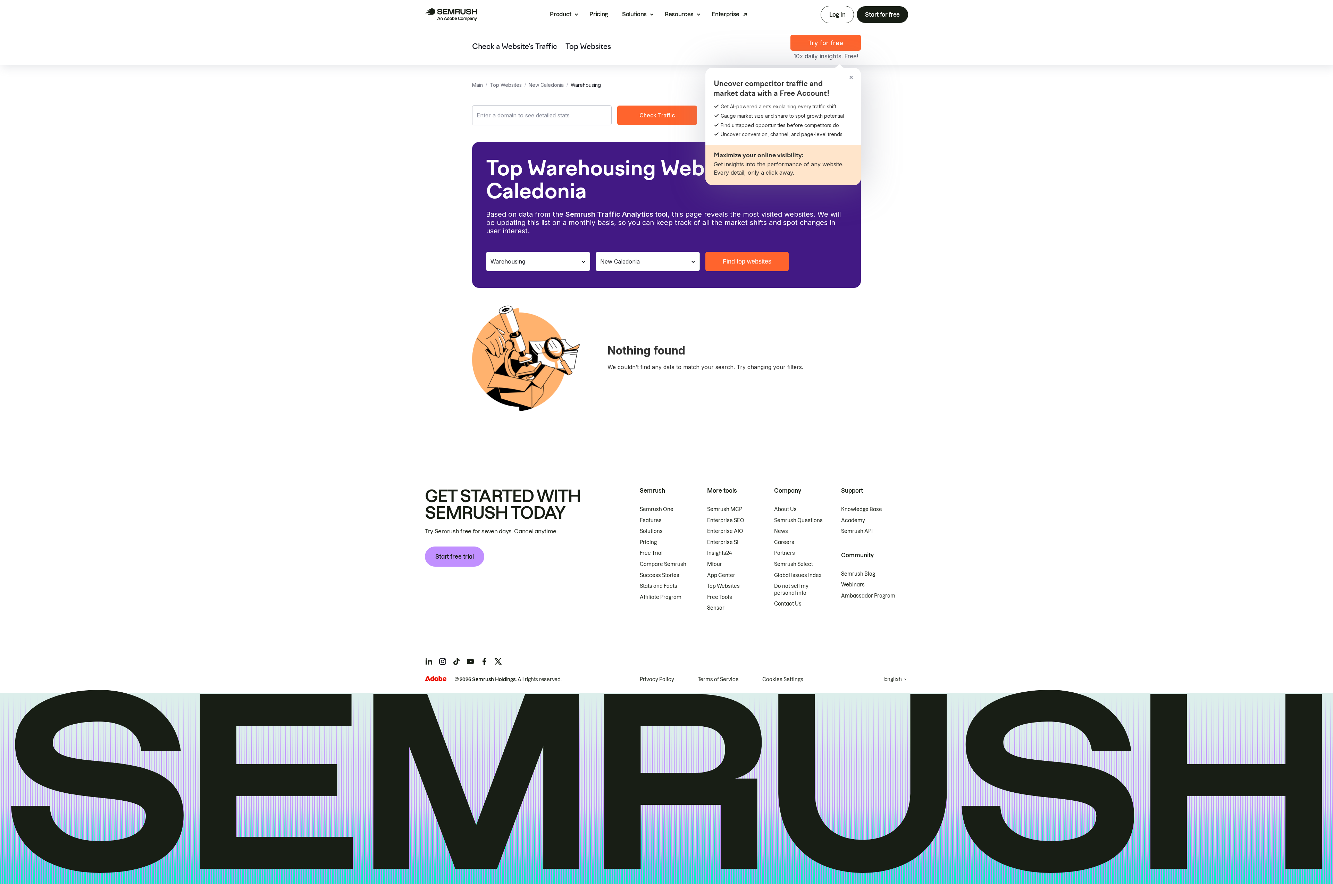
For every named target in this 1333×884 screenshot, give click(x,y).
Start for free (882, 14)
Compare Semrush (663, 564)
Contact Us (788, 604)
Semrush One (656, 509)
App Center (721, 575)
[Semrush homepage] (451, 14)
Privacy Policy (657, 679)
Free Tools (719, 597)
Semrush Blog (858, 574)
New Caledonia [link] (546, 85)
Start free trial (454, 556)
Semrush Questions (798, 520)
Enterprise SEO (725, 520)
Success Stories (659, 575)
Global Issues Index (797, 575)
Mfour (714, 564)
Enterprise (725, 14)
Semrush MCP (724, 509)
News (781, 531)
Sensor (715, 608)
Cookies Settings (782, 679)
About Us (785, 509)
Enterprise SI (722, 542)
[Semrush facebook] (484, 661)
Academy (853, 520)
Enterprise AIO (725, 531)
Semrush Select (793, 564)
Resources (679, 14)
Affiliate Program (660, 597)
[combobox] (541, 115)
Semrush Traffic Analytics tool (616, 214)
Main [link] (477, 85)
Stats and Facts (658, 586)
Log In (837, 14)
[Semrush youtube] (470, 661)
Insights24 (719, 553)
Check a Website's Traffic (514, 47)
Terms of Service (718, 679)
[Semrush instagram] (443, 661)
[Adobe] (435, 678)
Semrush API (857, 531)
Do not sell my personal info (791, 589)
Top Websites (588, 47)
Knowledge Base (861, 509)
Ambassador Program (868, 596)
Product (560, 14)
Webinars (853, 584)
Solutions (634, 14)
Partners (784, 553)
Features (651, 520)
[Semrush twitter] (498, 661)
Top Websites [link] (506, 85)
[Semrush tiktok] (456, 661)
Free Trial (651, 553)
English (893, 679)
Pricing (598, 14)
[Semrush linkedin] (429, 661)
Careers (784, 542)
